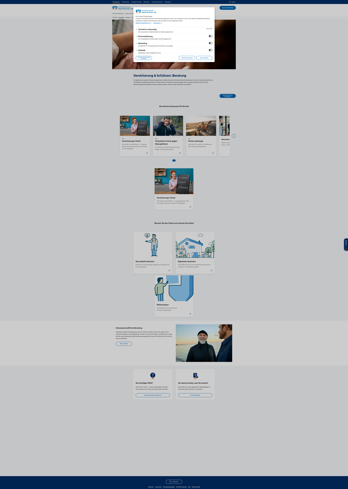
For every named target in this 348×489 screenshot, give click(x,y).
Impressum (156, 23)
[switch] (210, 36)
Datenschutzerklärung (143, 23)
